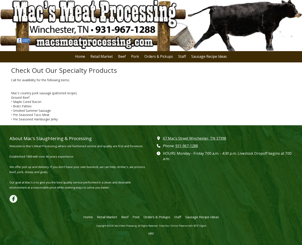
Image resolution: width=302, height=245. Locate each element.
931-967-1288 (186, 145)
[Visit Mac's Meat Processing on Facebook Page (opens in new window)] (13, 199)
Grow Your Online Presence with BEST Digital (182, 225)
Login (151, 233)
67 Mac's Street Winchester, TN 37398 (194, 138)
